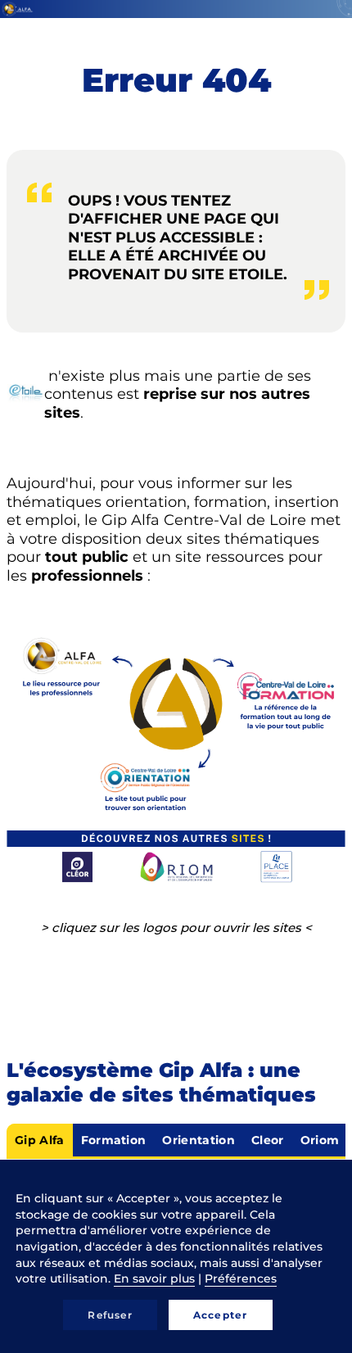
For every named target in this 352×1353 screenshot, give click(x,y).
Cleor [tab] (267, 1140)
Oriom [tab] (320, 1140)
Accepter (220, 1315)
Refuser (110, 1315)
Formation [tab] (114, 1140)
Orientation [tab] (198, 1140)
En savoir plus (154, 1278)
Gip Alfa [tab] (40, 1140)
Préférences (241, 1278)
